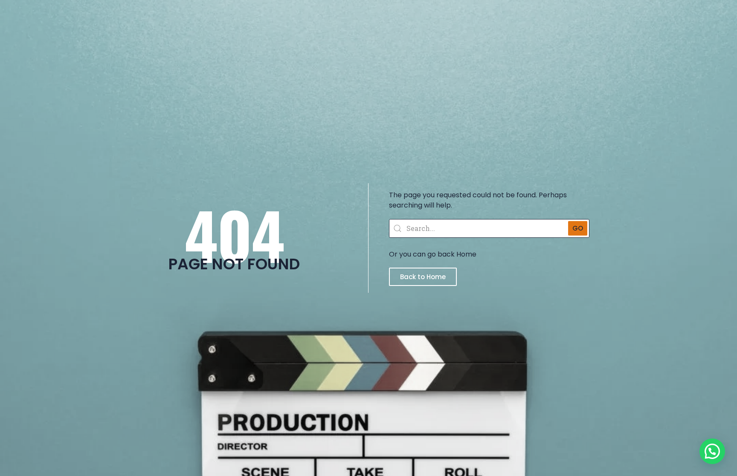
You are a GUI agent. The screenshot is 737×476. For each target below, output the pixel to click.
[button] (712, 451)
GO (577, 227)
